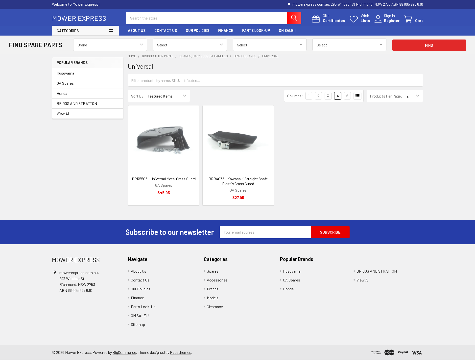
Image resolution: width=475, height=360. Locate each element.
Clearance (215, 306)
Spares (212, 271)
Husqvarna (65, 73)
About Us (136, 30)
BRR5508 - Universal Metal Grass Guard (164, 178)
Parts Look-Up (256, 30)
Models (212, 297)
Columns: (295, 95)
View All (63, 113)
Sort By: (138, 96)
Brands (212, 288)
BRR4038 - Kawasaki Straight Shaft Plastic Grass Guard (238, 181)
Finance (225, 30)
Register (392, 20)
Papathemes (180, 352)
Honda (62, 93)
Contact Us (165, 30)
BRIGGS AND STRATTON (77, 103)
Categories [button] (68, 30)
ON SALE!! (287, 30)
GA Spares (65, 83)
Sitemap (138, 324)
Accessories (217, 280)
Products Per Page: (386, 96)
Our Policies (197, 30)
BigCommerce (124, 352)
